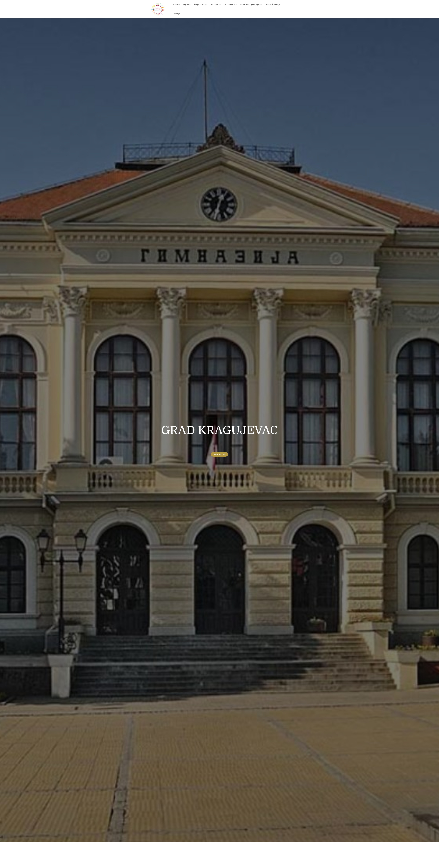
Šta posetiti (199, 5)
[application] (205, 4)
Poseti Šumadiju (273, 5)
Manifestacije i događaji (251, 5)
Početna (176, 5)
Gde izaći (214, 5)
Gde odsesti (229, 5)
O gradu (187, 5)
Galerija (176, 14)
